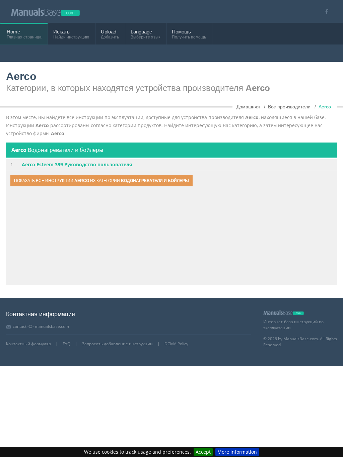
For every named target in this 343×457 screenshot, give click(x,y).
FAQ (66, 344)
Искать (61, 31)
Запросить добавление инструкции (117, 344)
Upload (108, 31)
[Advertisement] (171, 236)
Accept (203, 452)
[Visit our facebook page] (324, 11)
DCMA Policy (176, 344)
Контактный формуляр (28, 344)
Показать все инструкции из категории (101, 180)
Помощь (181, 31)
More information (237, 452)
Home (13, 31)
